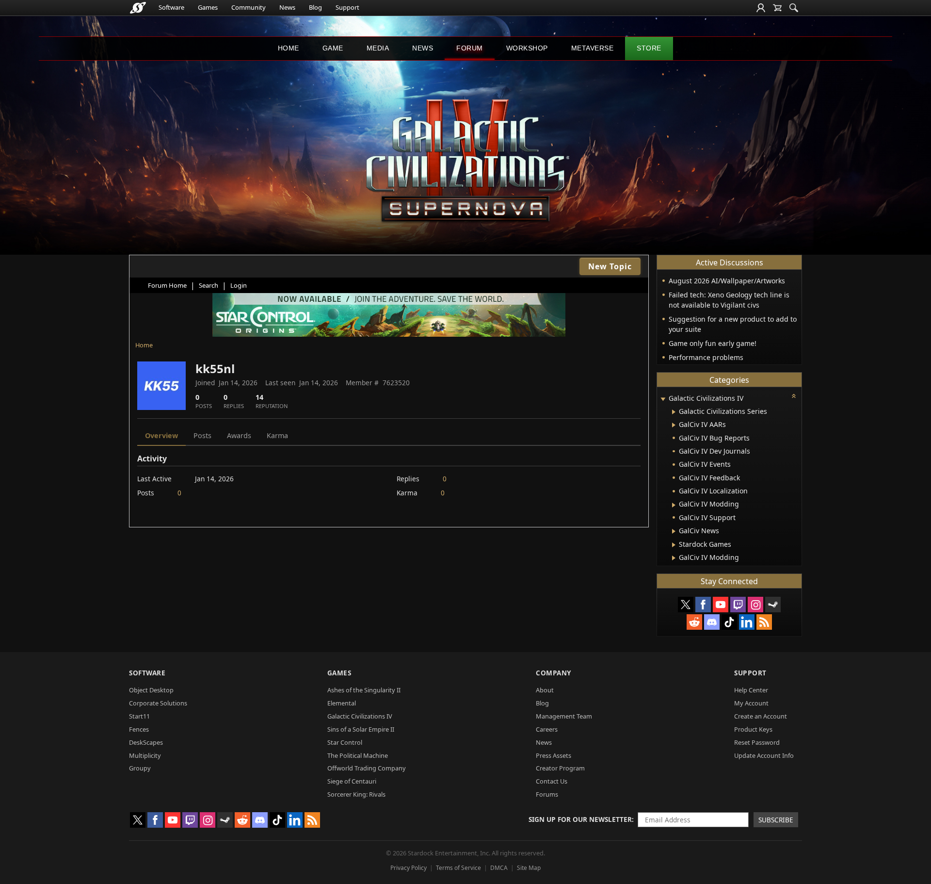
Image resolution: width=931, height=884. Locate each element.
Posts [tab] (202, 435)
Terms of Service (458, 868)
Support (347, 7)
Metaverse (592, 48)
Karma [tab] (277, 435)
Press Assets (553, 755)
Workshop (527, 48)
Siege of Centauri (351, 781)
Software (171, 7)
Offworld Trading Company (366, 768)
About (545, 690)
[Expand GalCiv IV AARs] (673, 425)
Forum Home (167, 285)
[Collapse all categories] (794, 396)
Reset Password (757, 742)
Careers (547, 729)
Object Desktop (151, 690)
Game (332, 48)
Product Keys (753, 729)
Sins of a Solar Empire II (360, 729)
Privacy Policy (408, 868)
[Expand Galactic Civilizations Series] (673, 411)
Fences (139, 729)
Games (208, 7)
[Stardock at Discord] (712, 622)
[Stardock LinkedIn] (746, 622)
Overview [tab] (161, 435)
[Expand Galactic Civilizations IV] (662, 399)
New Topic (610, 266)
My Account (751, 703)
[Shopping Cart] (777, 7)
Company (553, 672)
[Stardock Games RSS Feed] (764, 622)
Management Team (564, 716)
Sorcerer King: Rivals (356, 794)
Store (649, 48)
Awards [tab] (239, 435)
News (287, 7)
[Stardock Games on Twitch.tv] (738, 604)
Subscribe (775, 819)
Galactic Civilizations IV (359, 716)
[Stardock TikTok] (729, 622)
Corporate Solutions (158, 703)
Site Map (529, 868)
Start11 (139, 716)
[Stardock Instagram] (755, 604)
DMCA (499, 868)
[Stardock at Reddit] (694, 622)
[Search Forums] (794, 7)
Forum (469, 48)
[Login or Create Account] (761, 7)
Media (378, 48)
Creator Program (560, 768)
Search (208, 285)
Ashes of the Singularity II (364, 690)
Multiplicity (145, 755)
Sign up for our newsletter (580, 819)
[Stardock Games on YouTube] (720, 604)
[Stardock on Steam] (773, 604)
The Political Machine (357, 755)
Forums (547, 794)
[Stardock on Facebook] (703, 604)
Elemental (341, 703)
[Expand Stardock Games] (673, 544)
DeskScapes (146, 742)
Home (288, 48)
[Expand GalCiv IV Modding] (673, 505)
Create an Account (760, 716)
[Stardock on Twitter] (685, 604)
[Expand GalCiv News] (673, 531)
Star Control (344, 742)
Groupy (140, 768)
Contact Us (551, 781)
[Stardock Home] (138, 8)
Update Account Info (764, 755)
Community (248, 7)
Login (238, 285)
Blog (315, 7)
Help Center (751, 690)
